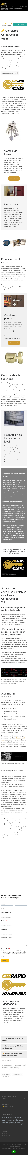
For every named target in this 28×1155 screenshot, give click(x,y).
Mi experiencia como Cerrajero (9, 1096)
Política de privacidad (7, 1133)
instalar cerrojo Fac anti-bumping (9, 1069)
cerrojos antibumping (20, 1065)
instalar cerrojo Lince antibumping (9, 1072)
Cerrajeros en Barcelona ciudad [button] (12, 1039)
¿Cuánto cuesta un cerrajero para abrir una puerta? (13, 1098)
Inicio (2, 24)
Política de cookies (6, 1135)
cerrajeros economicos (7, 1065)
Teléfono (4, 920)
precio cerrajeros (6, 1074)
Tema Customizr (22, 1148)
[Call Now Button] (14, 1151)
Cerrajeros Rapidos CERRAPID (14, 1144)
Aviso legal (4, 1131)
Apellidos (17, 908)
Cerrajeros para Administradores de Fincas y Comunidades (12, 1103)
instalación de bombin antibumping (10, 1067)
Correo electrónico (6, 912)
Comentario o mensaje (7, 937)
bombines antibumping (7, 1060)
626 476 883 (14, 178)
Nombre (3, 908)
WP (9, 1148)
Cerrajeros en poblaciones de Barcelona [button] (13, 1047)
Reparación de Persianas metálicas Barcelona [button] (12, 1054)
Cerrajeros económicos (7, 1101)
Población (4, 929)
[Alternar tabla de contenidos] (15, 73)
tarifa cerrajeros (5, 1076)
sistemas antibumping (17, 1074)
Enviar (5, 961)
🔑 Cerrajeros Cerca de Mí (8, 1106)
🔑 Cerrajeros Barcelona (10, 24)
